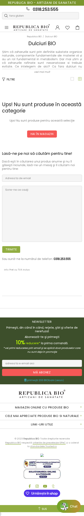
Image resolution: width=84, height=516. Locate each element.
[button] (69, 506)
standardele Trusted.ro (43, 446)
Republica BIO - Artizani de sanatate (42, 3)
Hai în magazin (42, 134)
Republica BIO (31, 27)
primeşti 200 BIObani (45, 380)
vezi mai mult (42, 72)
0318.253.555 (45, 9)
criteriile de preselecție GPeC (49, 442)
